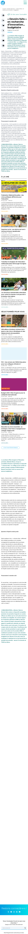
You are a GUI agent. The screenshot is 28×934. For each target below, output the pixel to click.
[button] (3, 15)
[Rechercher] (25, 928)
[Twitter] (8, 912)
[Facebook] (11, 912)
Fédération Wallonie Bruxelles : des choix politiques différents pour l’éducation (12, 197)
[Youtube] (19, 912)
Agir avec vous (5, 257)
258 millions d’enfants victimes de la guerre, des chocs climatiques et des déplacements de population (13, 331)
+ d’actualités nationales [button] (10, 447)
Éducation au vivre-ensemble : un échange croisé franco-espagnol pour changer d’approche (13, 428)
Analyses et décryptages (8, 190)
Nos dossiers (5, 422)
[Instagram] (14, 912)
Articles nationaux (11, 8)
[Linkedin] (17, 912)
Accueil (4, 8)
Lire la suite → (5, 211)
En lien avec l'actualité (19, 14)
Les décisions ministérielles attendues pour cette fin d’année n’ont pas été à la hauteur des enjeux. (13, 294)
